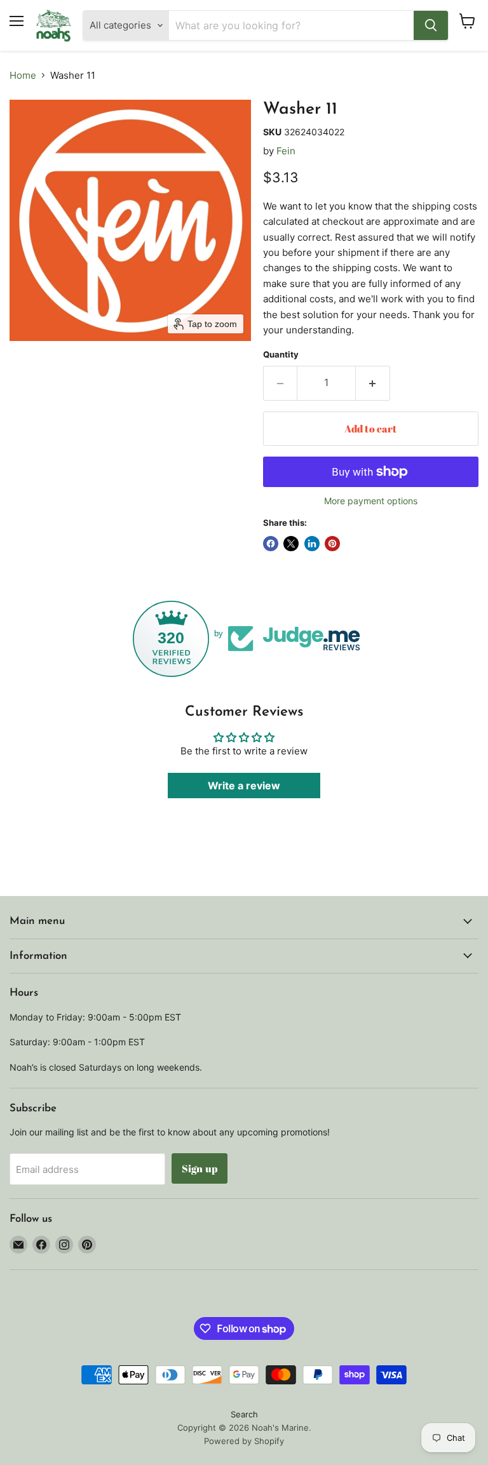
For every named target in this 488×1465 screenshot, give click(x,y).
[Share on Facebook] (270, 543)
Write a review (244, 785)
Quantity (281, 354)
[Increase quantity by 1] (373, 383)
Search (244, 1414)
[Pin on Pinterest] (332, 543)
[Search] (431, 25)
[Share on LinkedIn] (312, 543)
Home (23, 75)
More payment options (370, 501)
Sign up (199, 1168)
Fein (285, 151)
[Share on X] (291, 543)
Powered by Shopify (244, 1441)
